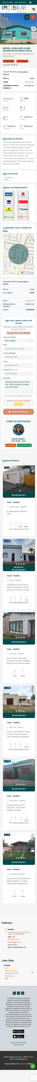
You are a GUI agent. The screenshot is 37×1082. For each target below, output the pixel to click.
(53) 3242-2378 (13, 939)
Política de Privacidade (18, 1042)
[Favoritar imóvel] (32, 468)
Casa (4, 54)
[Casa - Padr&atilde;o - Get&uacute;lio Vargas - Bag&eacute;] (16, 9)
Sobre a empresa (11, 971)
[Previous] (6, 479)
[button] (30, 2)
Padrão (9, 54)
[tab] (26, 17)
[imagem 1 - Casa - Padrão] (19, 479)
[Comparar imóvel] (32, 471)
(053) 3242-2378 (20, 2)
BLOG (7, 968)
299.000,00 (29, 82)
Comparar (23, 61)
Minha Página (10, 445)
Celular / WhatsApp (9, 353)
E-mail (5, 361)
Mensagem (6, 378)
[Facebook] (14, 993)
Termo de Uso (18, 1045)
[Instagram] (18, 993)
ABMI (6, 978)
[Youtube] (22, 993)
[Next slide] (33, 28)
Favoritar (9, 61)
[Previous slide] (3, 28)
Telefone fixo (10, 369)
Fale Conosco (9, 976)
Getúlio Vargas (18, 54)
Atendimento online (11, 973)
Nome (5, 345)
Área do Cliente (8, 2)
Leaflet (20, 274)
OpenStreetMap (29, 274)
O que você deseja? (9, 337)
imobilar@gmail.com (15, 942)
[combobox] (18, 341)
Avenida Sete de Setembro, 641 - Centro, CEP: (19, 933)
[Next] (31, 479)
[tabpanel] (18, 28)
